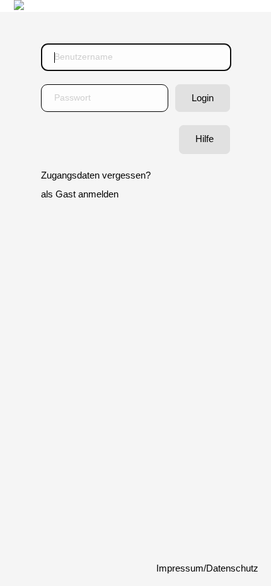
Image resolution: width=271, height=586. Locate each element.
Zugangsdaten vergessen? (96, 175)
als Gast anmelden (79, 194)
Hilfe (204, 139)
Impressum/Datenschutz (207, 568)
